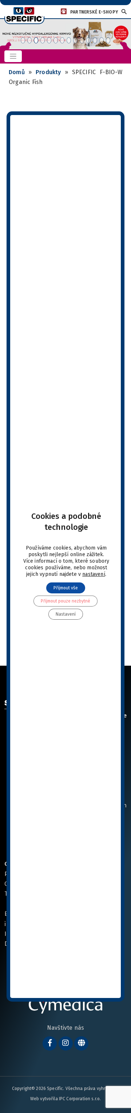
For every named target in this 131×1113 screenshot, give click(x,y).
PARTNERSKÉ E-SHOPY (94, 12)
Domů (17, 72)
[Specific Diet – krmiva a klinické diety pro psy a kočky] (24, 13)
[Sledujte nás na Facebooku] (50, 1043)
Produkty (48, 72)
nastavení (93, 574)
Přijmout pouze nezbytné (65, 601)
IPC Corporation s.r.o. (80, 1098)
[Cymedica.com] (81, 1043)
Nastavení (66, 614)
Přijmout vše (65, 587)
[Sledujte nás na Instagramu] (66, 1043)
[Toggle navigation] (13, 56)
